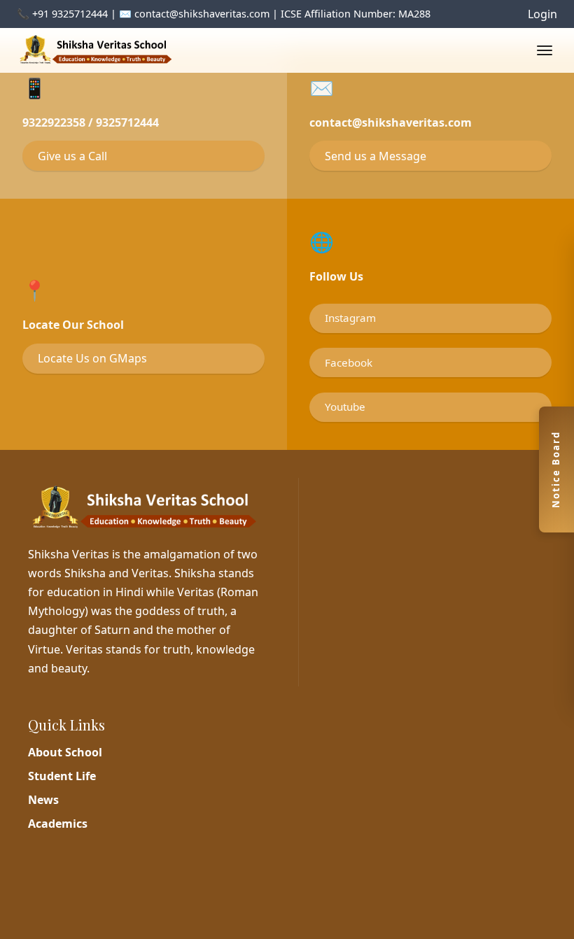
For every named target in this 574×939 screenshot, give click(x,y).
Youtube (345, 407)
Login (542, 14)
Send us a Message (375, 156)
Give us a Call (72, 156)
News (43, 799)
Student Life (62, 776)
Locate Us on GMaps (92, 358)
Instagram (350, 318)
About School (65, 752)
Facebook (348, 362)
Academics (58, 823)
